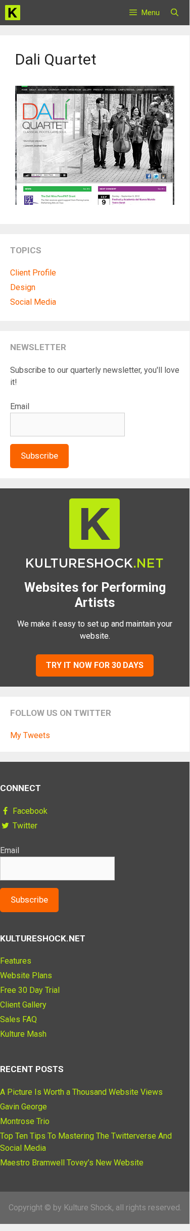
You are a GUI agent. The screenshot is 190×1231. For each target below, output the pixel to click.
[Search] (174, 12)
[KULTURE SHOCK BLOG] (12, 14)
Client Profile (33, 272)
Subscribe (39, 456)
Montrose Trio (25, 1121)
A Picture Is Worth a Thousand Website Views (81, 1092)
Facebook (29, 811)
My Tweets (30, 735)
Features (15, 961)
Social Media (33, 302)
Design (22, 287)
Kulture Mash (23, 1034)
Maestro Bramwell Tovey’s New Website (72, 1162)
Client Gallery (23, 1005)
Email (19, 406)
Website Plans (26, 975)
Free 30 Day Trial (30, 990)
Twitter (24, 825)
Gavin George (23, 1106)
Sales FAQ (18, 1019)
